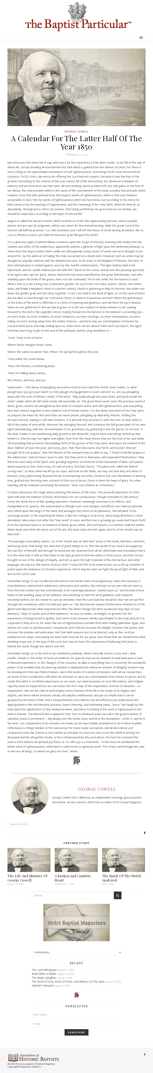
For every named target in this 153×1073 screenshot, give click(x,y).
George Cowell (76, 131)
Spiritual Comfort (19, 824)
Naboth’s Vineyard (43, 985)
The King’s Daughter (44, 977)
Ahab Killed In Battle (44, 973)
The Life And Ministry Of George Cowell (27, 878)
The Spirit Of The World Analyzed (121, 878)
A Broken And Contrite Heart (73, 878)
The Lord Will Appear (44, 970)
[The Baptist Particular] (76, 16)
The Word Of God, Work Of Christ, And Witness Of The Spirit (68, 981)
